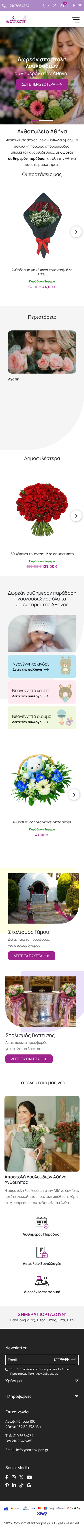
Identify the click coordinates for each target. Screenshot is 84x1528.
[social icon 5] (7, 1485)
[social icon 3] (21, 1477)
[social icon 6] (14, 1485)
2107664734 (19, 5)
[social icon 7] (21, 1485)
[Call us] (4, 5)
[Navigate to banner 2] (42, 692)
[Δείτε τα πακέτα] (43, 898)
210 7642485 (22, 1440)
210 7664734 (23, 1435)
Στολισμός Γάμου (28, 932)
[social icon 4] (29, 1477)
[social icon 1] (6, 1477)
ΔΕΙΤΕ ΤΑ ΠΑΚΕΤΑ (29, 955)
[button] (10, 195)
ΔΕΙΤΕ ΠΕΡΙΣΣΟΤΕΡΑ (39, 84)
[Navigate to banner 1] (42, 666)
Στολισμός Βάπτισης (30, 1035)
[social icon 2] (14, 1477)
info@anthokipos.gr (32, 1449)
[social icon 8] (29, 1485)
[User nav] (54, 5)
